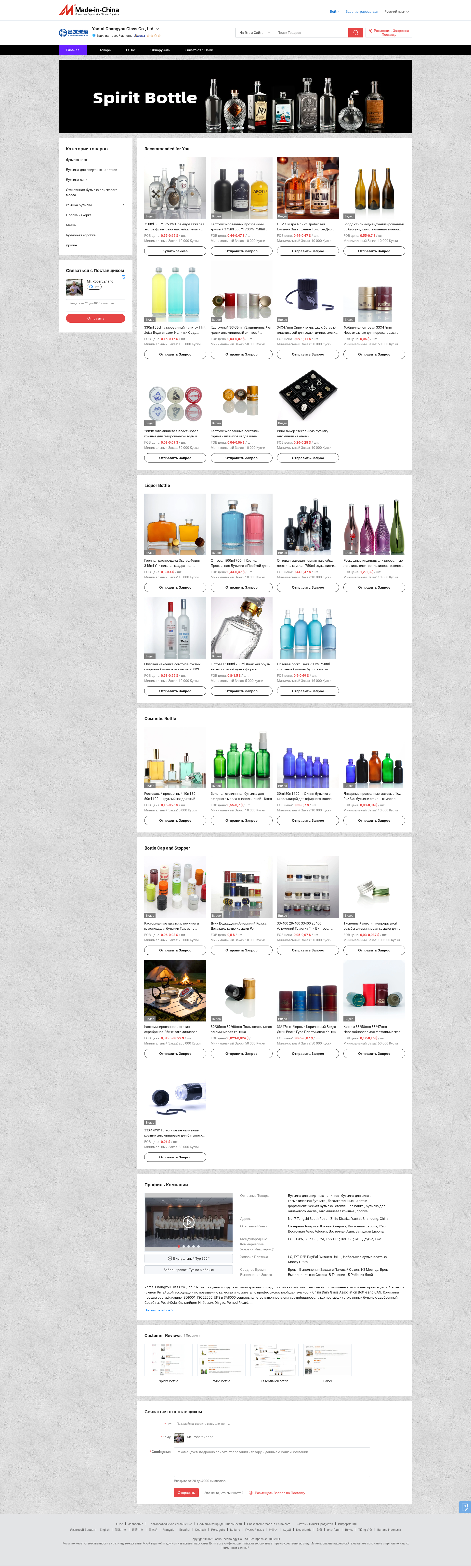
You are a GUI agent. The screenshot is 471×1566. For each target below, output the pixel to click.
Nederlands (303, 1529)
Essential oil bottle (274, 1381)
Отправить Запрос (241, 251)
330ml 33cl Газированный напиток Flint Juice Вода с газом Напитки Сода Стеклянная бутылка (175, 332)
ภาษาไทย (333, 1529)
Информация (347, 1524)
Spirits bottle (168, 1381)
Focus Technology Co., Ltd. (231, 1539)
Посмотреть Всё (157, 1310)
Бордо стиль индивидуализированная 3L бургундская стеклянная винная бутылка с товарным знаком (373, 229)
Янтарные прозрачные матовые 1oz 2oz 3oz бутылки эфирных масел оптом (372, 798)
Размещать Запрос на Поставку (277, 1492)
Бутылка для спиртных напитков (91, 169)
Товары (105, 49)
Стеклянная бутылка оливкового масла (92, 192)
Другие (71, 245)
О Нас (131, 49)
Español (184, 1529)
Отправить (186, 1492)
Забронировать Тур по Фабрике (189, 1269)
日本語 (153, 1529)
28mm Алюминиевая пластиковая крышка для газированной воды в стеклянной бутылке (171, 435)
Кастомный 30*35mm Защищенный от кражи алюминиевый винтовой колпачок (241, 332)
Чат (96, 287)
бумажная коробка (81, 235)
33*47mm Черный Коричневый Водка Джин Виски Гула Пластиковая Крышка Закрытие (307, 1031)
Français (168, 1529)
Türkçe (349, 1529)
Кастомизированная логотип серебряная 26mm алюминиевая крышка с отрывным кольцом (170, 1031)
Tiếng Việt (365, 1529)
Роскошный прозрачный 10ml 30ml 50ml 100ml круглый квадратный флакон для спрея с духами (171, 798)
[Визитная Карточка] (123, 277)
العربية (287, 1529)
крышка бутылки (79, 204)
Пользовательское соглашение (170, 1524)
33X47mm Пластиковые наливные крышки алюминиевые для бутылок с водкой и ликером (173, 1135)
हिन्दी (319, 1529)
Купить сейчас (175, 251)
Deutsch (200, 1529)
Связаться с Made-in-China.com (268, 1524)
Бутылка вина (77, 179)
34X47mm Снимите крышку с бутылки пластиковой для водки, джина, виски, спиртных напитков (307, 332)
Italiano (235, 1529)
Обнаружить (160, 49)
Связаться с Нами (199, 49)
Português (218, 1529)
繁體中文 (138, 1529)
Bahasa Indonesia (389, 1529)
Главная (72, 49)
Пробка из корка (79, 215)
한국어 (273, 1529)
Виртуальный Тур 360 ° (191, 1258)
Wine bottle (221, 1381)
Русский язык (254, 1529)
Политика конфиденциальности (219, 1524)
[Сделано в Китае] (90, 9)
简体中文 (121, 1529)
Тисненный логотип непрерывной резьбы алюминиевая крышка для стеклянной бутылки (370, 928)
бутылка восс (76, 159)
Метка (71, 225)
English (105, 1529)
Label (327, 1381)
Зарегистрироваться (362, 11)
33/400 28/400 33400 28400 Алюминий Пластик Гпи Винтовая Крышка (303, 928)
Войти (335, 11)
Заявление (135, 1524)
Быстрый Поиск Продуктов (314, 1524)
